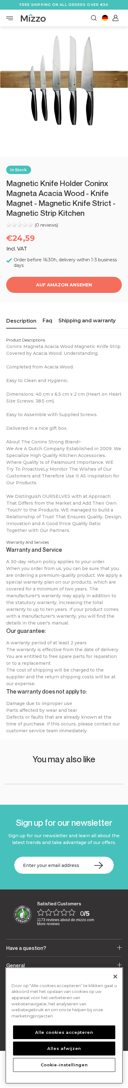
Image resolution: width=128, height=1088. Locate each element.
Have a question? (26, 948)
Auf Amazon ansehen (64, 285)
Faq (47, 321)
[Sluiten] (115, 976)
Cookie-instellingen (64, 1064)
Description (21, 321)
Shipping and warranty (87, 321)
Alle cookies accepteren (64, 1032)
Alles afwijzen (64, 1048)
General (15, 965)
